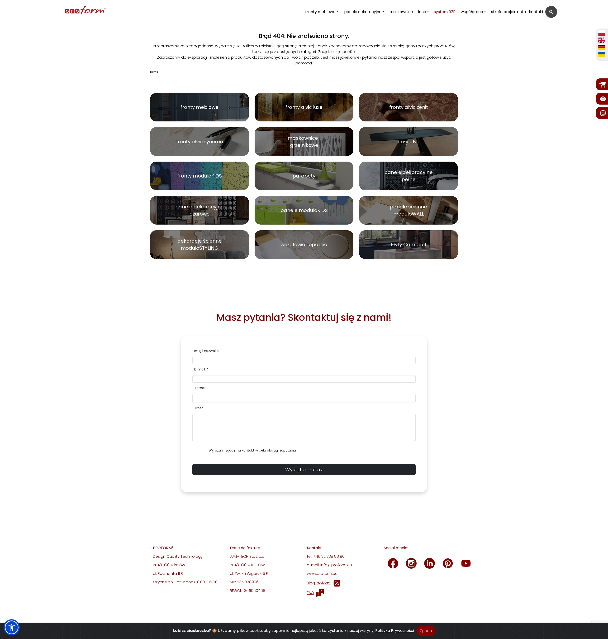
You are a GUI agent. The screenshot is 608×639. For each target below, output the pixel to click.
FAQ (310, 593)
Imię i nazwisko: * (208, 350)
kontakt (536, 11)
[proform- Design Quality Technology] (64, 11)
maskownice (401, 11)
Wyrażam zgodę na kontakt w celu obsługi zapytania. (253, 450)
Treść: (199, 408)
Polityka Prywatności (394, 630)
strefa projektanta (508, 11)
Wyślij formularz (304, 469)
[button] (12, 627)
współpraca (472, 11)
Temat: (200, 387)
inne (422, 11)
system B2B (445, 11)
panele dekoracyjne (362, 11)
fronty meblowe (320, 11)
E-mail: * (201, 369)
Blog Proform (319, 583)
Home (154, 72)
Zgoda (426, 630)
